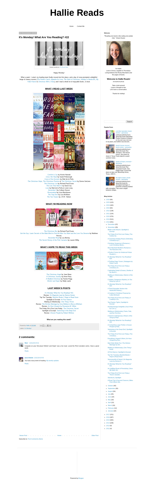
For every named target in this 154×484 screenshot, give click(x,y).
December (111, 224)
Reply (27, 351)
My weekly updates (52, 360)
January (111, 411)
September (112, 388)
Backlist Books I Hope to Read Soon (65, 297)
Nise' (27, 343)
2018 (108, 222)
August (110, 391)
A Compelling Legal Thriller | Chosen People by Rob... (120, 326)
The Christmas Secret (69, 181)
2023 (108, 208)
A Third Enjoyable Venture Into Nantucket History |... (117, 289)
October (110, 386)
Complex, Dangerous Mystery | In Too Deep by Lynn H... (120, 280)
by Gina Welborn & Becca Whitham (62, 304)
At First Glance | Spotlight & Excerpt (119, 352)
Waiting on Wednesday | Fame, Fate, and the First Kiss (120, 312)
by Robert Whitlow (62, 313)
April (109, 402)
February (111, 408)
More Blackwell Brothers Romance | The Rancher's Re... (119, 248)
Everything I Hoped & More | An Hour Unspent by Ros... (120, 339)
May (109, 400)
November (111, 227)
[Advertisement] (59, 417)
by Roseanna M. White (62, 306)
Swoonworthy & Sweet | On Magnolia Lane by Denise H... (120, 360)
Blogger (80, 478)
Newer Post (23, 435)
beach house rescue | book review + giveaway (124, 146)
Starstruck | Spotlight (114, 378)
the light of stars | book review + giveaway (123, 178)
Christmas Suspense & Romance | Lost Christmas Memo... (119, 244)
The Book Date (64, 67)
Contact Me (80, 26)
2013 (108, 426)
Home (72, 26)
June (110, 397)
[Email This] (41, 325)
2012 (108, 428)
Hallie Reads (77, 13)
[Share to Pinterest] (50, 325)
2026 (108, 199)
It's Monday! (28, 328)
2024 (108, 205)
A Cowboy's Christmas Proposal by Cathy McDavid (119, 294)
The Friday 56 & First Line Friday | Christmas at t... (119, 266)
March (110, 405)
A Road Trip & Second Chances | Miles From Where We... (120, 381)
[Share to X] (45, 325)
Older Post (95, 435)
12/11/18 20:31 (34, 343)
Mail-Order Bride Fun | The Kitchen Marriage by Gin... (119, 344)
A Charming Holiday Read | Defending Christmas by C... (120, 239)
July (109, 394)
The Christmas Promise (51, 181)
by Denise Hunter (62, 295)
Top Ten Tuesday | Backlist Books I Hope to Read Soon (119, 356)
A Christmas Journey (53, 276)
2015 (108, 420)
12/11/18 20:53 (39, 358)
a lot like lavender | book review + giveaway (124, 132)
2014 (108, 423)
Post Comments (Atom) (35, 439)
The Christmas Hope (35, 181)
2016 (108, 417)
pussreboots (29, 358)
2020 (108, 216)
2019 (108, 219)
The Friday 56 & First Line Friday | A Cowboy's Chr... (119, 298)
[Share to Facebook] (48, 325)
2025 (108, 202)
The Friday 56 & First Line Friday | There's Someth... (119, 374)
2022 (108, 211)
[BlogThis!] (43, 325)
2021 (108, 213)
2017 (108, 414)
